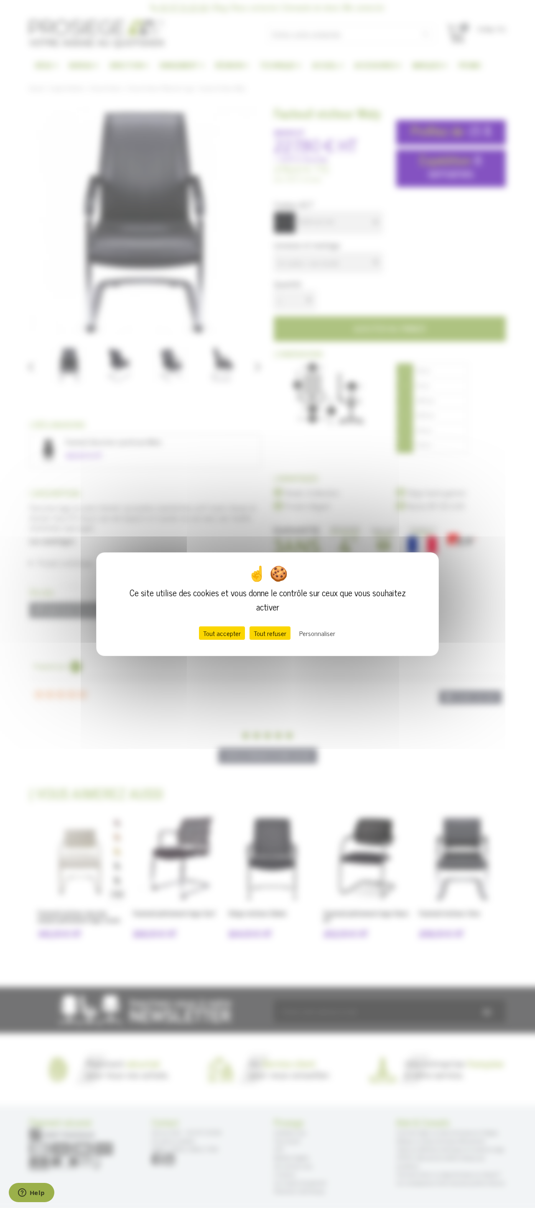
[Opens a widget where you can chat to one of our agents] (31, 1193)
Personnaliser (317, 633)
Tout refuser (270, 633)
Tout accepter (222, 633)
